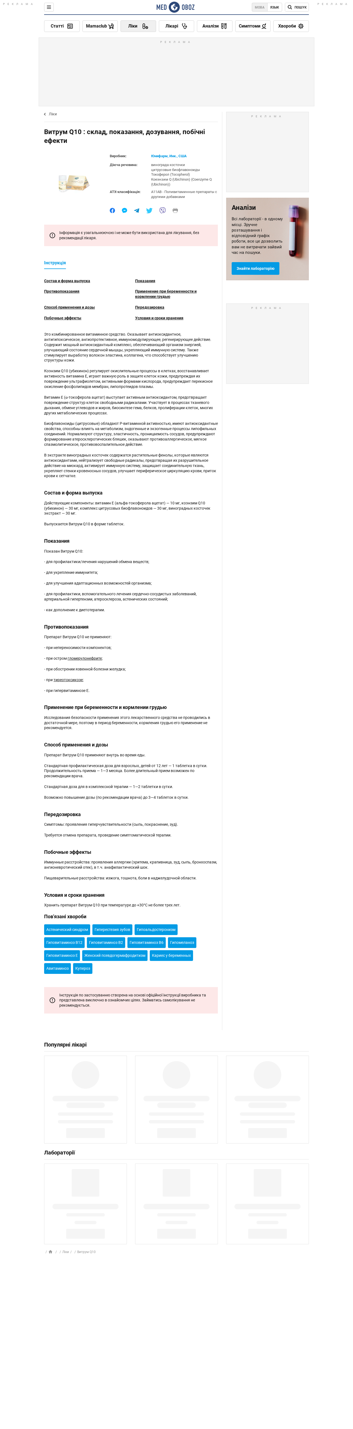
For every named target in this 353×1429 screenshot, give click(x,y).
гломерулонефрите (85, 658)
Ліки (53, 114)
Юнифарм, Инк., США (169, 156)
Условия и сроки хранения (159, 318)
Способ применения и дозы (69, 307)
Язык (274, 7)
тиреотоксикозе (68, 680)
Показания (145, 281)
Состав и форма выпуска (67, 281)
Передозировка (149, 307)
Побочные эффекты (62, 318)
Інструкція (55, 262)
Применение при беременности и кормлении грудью (166, 294)
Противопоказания (61, 291)
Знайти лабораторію (255, 268)
